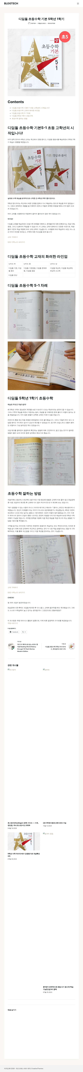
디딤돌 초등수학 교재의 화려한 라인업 (26, 110)
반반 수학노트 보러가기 (16, 242)
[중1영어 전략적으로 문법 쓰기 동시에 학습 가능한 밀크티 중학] (59, 908)
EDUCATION (51, 23)
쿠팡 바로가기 (13, 623)
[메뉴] (78, 3)
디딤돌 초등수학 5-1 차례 (21, 113)
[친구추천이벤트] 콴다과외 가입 (54, 823)
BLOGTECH (11, 3)
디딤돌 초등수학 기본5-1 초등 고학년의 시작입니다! (30, 108)
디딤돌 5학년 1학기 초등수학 (22, 116)
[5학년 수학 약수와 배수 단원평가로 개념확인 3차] (24, 841)
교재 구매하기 (13, 237)
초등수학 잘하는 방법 (19, 118)
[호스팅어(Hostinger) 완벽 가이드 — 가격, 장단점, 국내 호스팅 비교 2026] (24, 744)
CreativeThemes (37, 1068)
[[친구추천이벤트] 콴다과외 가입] (59, 744)
